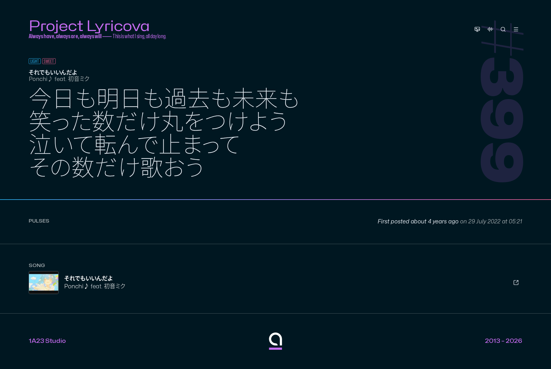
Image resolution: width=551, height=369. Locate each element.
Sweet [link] (49, 61)
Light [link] (34, 61)
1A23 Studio (47, 341)
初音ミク (114, 286)
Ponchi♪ (76, 286)
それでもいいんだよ (88, 278)
